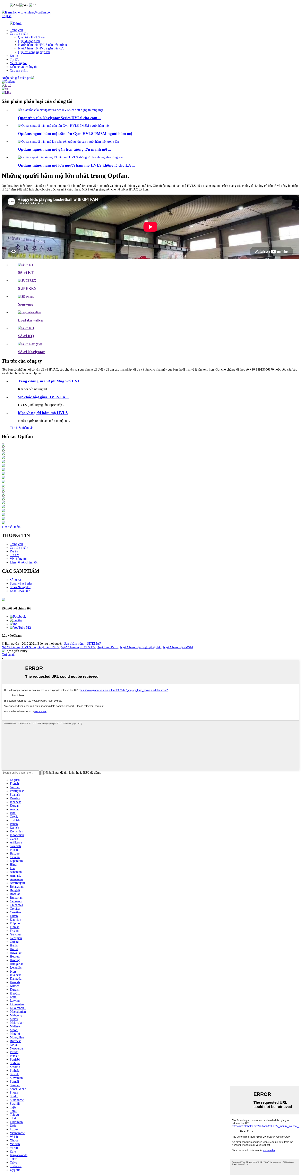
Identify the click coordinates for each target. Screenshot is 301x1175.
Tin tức (14, 59)
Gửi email (8, 654)
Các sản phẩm (19, 33)
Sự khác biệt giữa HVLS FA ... (43, 397)
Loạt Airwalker (31, 320)
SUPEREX (27, 288)
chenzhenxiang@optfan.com (28, 12)
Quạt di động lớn (29, 41)
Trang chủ (16, 30)
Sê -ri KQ (26, 336)
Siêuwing (25, 304)
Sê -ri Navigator (31, 352)
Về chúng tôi (18, 63)
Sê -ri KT (26, 272)
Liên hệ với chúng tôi (23, 66)
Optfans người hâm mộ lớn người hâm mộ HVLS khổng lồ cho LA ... (76, 165)
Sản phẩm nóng (74, 643)
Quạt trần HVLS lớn (31, 37)
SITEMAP (94, 643)
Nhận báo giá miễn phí (16, 78)
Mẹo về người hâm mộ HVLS (43, 413)
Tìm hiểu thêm (11, 527)
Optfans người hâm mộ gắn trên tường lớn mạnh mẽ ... (64, 149)
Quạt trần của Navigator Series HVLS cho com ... (59, 118)
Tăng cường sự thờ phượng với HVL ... (51, 381)
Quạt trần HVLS (48, 647)
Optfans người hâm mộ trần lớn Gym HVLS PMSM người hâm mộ (75, 133)
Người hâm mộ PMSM (178, 647)
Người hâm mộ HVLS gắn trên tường (42, 44)
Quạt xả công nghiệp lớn (34, 52)
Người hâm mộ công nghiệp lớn (140, 647)
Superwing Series (21, 583)
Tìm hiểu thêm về (21, 427)
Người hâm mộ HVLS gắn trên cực (41, 48)
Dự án (14, 55)
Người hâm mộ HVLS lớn (19, 647)
